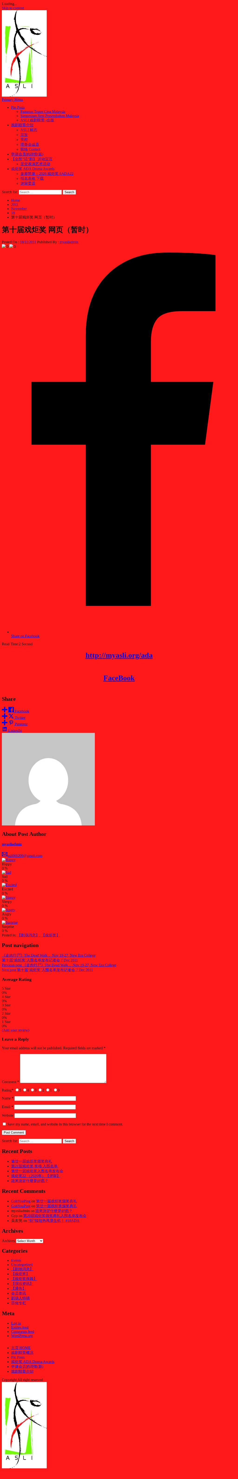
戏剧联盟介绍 (22, 125)
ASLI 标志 (28, 130)
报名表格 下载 (32, 178)
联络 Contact (30, 149)
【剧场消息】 (28, 935)
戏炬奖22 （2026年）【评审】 (35, 1176)
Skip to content (13, 8)
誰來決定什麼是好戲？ (29, 1181)
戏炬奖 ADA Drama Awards (32, 169)
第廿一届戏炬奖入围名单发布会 (37, 1171)
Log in (16, 1323)
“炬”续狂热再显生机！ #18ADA (53, 1221)
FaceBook (119, 678)
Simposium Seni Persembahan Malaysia (49, 116)
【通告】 (18, 1288)
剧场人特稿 (20, 1298)
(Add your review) (15, 1030)
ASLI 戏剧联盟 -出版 (37, 120)
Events (16, 1260)
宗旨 (24, 135)
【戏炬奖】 (50, 935)
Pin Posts (18, 107)
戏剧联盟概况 (22, 1353)
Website (7, 1115)
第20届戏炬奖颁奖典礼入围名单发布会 (54, 1216)
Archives (8, 1241)
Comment (10, 1082)
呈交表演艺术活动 (35, 164)
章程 (24, 140)
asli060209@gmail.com (24, 856)
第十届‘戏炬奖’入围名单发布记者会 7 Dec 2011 (40, 960)
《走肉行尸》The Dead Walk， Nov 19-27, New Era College (49, 955)
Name (7, 1098)
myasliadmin (69, 242)
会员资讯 (18, 1293)
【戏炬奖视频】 (24, 1279)
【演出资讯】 (22, 1284)
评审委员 (27, 183)
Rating (7, 1090)
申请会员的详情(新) (27, 154)
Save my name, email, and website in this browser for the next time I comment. (65, 1124)
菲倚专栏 (18, 1303)
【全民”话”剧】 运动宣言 (32, 159)
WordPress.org (22, 1336)
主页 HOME (21, 1348)
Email (7, 1107)
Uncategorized (22, 1265)
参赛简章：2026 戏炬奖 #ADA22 (46, 174)
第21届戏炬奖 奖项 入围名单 (35, 1166)
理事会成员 (29, 144)
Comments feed (22, 1332)
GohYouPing (20, 1201)
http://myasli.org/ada (119, 655)
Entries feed (20, 1327)
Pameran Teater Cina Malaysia (42, 112)
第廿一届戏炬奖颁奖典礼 (31, 1161)
